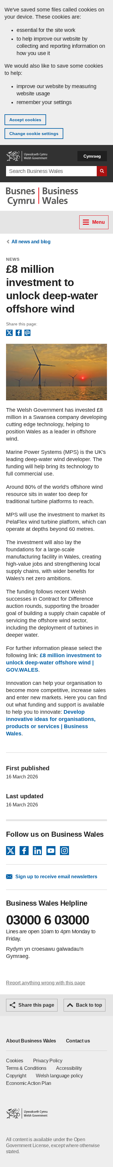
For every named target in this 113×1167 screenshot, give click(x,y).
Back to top (89, 1005)
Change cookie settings (33, 133)
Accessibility (69, 1068)
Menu (98, 222)
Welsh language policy (59, 1075)
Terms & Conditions (26, 1068)
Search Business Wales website (102, 171)
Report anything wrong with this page (45, 982)
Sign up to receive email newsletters (56, 876)
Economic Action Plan (28, 1083)
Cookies (14, 1060)
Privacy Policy (47, 1060)
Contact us (78, 1040)
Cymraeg (92, 156)
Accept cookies (25, 119)
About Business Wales (31, 1040)
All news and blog (31, 241)
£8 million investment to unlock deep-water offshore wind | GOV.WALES (54, 662)
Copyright (16, 1075)
